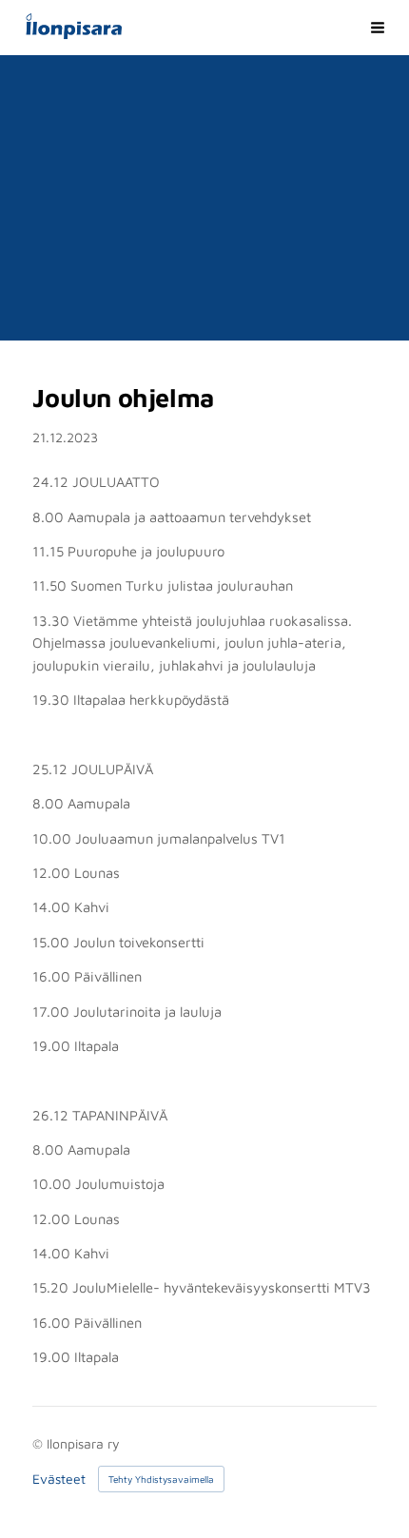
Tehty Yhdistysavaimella (161, 1479)
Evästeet (59, 1479)
